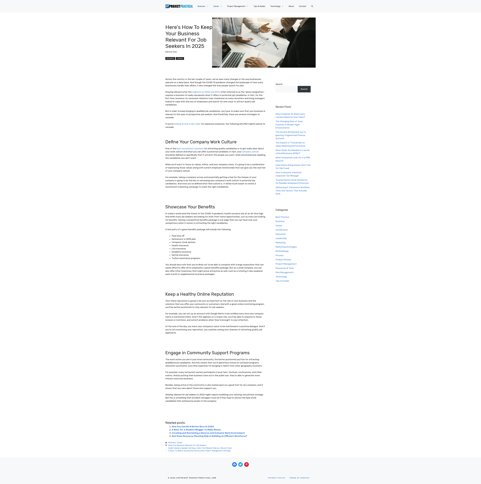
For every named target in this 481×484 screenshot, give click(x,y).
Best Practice (282, 217)
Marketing (281, 242)
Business (201, 6)
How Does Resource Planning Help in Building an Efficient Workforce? (210, 436)
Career (216, 6)
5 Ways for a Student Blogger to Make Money (196, 429)
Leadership (281, 238)
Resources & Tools (285, 268)
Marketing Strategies (286, 247)
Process (279, 255)
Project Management (236, 6)
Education (281, 234)
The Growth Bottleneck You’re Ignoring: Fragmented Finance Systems (291, 135)
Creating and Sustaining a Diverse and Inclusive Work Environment (208, 433)
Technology (275, 6)
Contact (302, 6)
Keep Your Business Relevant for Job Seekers (187, 445)
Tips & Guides (259, 6)
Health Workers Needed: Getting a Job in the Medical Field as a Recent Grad (199, 448)
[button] (312, 6)
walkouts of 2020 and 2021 (205, 92)
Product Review (283, 259)
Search (279, 84)
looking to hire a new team (187, 124)
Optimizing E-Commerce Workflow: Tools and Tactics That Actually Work (293, 190)
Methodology (282, 251)
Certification (282, 230)
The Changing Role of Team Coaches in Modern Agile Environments (289, 124)
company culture (250, 151)
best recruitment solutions (190, 148)
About (291, 6)
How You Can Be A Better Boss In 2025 (193, 426)
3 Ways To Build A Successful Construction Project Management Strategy (199, 451)
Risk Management (284, 272)
